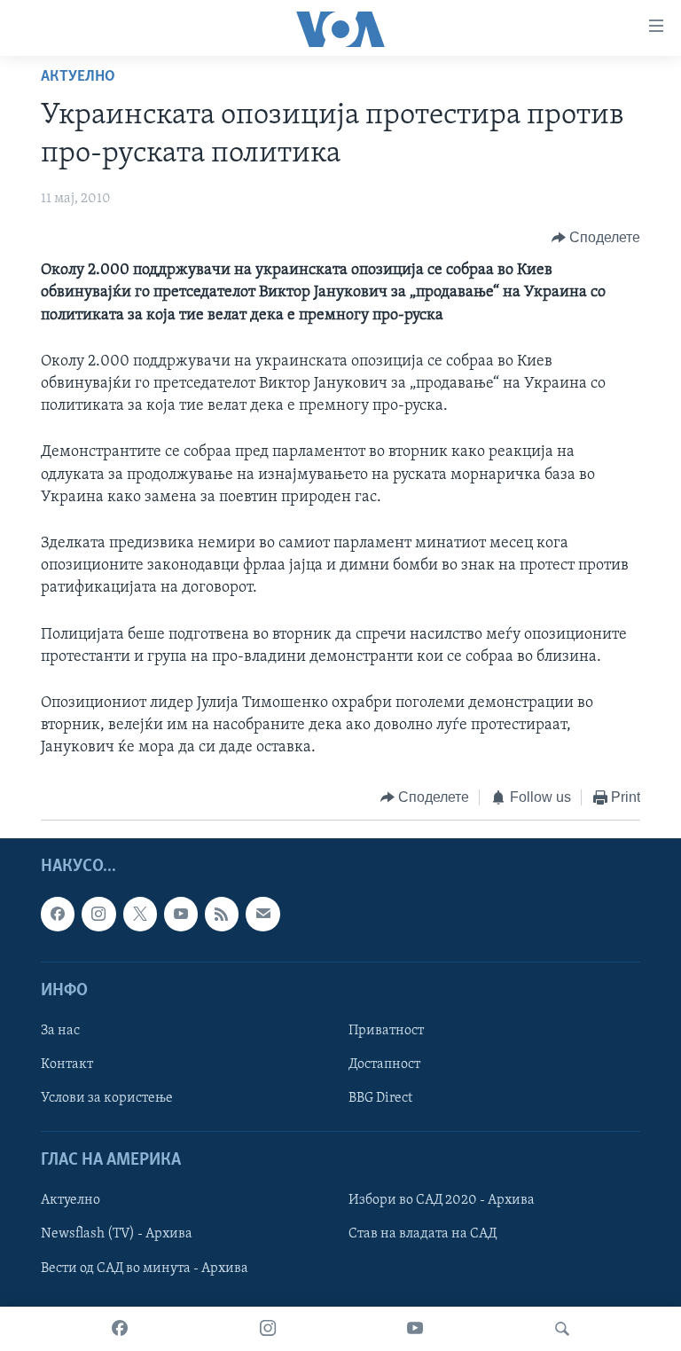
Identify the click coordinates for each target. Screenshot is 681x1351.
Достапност (384, 1064)
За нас (60, 1031)
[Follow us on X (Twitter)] (140, 914)
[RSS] (222, 914)
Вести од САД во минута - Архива (144, 1268)
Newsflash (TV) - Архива (116, 1234)
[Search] (562, 1329)
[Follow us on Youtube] (181, 914)
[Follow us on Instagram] (98, 914)
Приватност (386, 1031)
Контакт (67, 1064)
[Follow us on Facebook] (57, 914)
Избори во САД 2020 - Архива (441, 1200)
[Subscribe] (262, 914)
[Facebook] (119, 1329)
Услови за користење (107, 1098)
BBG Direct (380, 1098)
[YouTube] (414, 1329)
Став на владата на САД (422, 1234)
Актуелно (78, 77)
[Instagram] (267, 1329)
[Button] (596, 237)
